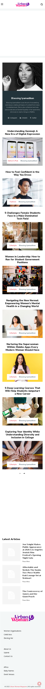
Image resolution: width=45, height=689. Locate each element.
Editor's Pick (13, 161)
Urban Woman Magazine (18, 687)
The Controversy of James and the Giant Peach (32, 594)
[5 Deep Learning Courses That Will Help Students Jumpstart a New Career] (22, 411)
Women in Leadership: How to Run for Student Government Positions (22, 259)
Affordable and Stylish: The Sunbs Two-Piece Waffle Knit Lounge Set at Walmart (31, 573)
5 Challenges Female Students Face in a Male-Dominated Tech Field (22, 215)
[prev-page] (20, 473)
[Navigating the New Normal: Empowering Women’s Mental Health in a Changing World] (22, 324)
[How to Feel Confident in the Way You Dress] (22, 192)
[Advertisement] (22, 33)
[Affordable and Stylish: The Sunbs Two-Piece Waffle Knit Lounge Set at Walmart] (11, 574)
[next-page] (24, 473)
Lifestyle (13, 245)
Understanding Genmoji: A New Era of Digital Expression (22, 132)
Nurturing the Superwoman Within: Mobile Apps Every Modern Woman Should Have (22, 347)
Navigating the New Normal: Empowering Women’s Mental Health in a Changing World (22, 303)
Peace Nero (26, 561)
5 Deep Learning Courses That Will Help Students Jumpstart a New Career (22, 390)
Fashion (13, 202)
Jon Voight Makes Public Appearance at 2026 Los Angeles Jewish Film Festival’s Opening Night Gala (32, 551)
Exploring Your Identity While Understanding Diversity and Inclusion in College (22, 434)
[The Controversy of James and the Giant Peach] (11, 595)
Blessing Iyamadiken (29, 161)
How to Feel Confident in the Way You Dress (22, 173)
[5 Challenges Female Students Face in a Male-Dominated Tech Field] (22, 236)
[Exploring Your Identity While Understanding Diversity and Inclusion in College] (22, 455)
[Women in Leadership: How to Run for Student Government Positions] (22, 280)
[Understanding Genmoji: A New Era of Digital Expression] (22, 151)
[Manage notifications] (39, 684)
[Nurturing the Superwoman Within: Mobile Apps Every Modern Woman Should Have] (22, 367)
